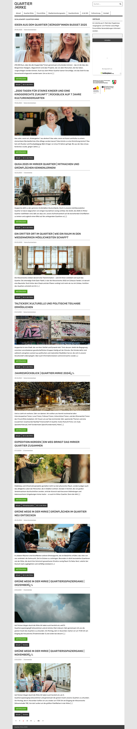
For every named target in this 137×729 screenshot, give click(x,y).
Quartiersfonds (73, 13)
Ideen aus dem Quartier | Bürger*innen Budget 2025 (51, 24)
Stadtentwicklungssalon (56, 13)
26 (39, 721)
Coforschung (95, 13)
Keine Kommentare (30, 29)
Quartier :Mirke (23, 5)
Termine (25, 645)
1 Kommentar (28, 172)
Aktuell (18, 13)
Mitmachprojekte (28, 505)
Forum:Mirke (41, 13)
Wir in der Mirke (28, 84)
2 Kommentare (28, 450)
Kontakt (106, 13)
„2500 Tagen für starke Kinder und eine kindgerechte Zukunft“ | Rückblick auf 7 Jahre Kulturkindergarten (48, 94)
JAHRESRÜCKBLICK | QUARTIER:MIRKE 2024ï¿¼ (44, 373)
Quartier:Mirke (29, 13)
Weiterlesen (21, 79)
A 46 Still (85, 13)
